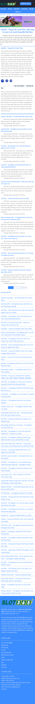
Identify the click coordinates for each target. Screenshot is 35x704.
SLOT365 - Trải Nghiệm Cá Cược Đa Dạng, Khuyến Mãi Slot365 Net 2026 (17, 504)
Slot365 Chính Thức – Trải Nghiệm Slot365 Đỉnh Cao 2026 (16, 408)
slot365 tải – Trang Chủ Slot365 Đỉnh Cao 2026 (16, 515)
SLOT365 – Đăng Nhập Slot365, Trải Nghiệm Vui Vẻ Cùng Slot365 (17, 551)
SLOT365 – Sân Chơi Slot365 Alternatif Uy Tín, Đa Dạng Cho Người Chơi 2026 (17, 346)
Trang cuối (23, 287)
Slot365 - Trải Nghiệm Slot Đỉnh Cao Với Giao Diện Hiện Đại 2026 (17, 365)
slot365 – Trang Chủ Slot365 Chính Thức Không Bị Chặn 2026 (17, 520)
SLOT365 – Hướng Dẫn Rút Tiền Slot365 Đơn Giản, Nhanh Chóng (17, 498)
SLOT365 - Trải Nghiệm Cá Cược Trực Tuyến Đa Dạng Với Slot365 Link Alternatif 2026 (16, 383)
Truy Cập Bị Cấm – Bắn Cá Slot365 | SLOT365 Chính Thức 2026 (15, 476)
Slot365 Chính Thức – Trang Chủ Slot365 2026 (16, 575)
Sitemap (19, 694)
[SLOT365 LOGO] (8, 3)
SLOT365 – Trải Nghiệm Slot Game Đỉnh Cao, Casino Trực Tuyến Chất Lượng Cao (15, 340)
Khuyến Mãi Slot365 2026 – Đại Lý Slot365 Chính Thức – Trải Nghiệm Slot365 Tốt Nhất (17, 557)
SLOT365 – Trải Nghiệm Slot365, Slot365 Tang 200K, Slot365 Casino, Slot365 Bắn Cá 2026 (15, 439)
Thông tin (4, 665)
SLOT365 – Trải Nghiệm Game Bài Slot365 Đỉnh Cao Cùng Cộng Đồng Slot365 (16, 318)
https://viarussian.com (13, 678)
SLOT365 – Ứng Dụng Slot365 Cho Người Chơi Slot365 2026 (16, 420)
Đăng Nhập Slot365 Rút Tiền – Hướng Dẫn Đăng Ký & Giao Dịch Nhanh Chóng (16, 414)
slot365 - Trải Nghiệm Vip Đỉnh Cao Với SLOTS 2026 (16, 586)
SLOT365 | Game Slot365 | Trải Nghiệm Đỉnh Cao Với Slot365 (17, 457)
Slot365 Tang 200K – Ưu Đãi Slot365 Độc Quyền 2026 (16, 116)
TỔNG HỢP (4, 647)
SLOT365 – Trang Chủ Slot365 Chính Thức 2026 (15, 198)
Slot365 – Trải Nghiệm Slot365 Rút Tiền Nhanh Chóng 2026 (16, 533)
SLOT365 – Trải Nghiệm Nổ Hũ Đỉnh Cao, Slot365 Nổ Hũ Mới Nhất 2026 (17, 510)
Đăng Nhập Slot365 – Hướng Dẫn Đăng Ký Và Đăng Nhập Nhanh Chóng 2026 (16, 580)
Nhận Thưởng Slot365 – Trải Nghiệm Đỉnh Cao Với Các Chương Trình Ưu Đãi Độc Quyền (17, 334)
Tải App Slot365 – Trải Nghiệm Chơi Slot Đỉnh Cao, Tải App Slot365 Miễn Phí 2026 (17, 592)
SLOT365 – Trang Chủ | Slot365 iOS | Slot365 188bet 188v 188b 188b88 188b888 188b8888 (16, 377)
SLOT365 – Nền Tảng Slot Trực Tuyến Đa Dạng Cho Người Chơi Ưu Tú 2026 (17, 311)
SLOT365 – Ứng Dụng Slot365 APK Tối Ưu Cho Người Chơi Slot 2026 (16, 451)
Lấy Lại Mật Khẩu (6, 652)
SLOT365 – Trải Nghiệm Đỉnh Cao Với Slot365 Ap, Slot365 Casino (17, 564)
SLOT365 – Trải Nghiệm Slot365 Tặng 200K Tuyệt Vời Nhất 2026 (17, 539)
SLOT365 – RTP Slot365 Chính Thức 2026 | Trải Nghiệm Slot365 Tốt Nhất (16, 570)
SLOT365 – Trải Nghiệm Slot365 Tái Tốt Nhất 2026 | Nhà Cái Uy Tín (17, 389)
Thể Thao (4, 667)
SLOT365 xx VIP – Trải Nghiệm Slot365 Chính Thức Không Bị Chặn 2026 (17, 527)
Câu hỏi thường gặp (7, 642)
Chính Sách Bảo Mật (7, 660)
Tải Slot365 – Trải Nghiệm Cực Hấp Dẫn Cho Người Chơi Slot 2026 (17, 395)
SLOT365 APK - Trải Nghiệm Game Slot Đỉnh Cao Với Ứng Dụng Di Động (17, 305)
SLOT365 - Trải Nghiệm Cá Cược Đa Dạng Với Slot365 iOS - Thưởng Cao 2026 (16, 433)
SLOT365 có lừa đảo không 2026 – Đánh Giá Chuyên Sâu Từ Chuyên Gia (15, 324)
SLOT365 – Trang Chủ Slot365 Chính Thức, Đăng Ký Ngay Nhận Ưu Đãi (16, 352)
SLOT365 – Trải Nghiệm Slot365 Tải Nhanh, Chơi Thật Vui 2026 (16, 470)
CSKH (3, 657)
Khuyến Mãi (4, 645)
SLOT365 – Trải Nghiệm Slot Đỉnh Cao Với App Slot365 (16, 402)
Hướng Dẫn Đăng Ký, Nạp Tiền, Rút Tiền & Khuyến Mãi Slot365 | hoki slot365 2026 (17, 482)
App (2, 662)
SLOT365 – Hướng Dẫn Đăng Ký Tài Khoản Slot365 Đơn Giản (17, 545)
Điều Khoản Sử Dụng (7, 655)
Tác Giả (3, 650)
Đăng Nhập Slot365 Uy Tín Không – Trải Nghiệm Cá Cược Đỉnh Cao (16, 426)
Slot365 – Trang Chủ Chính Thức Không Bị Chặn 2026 (16, 358)
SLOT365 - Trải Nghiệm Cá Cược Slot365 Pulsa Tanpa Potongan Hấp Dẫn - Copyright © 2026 (16, 463)
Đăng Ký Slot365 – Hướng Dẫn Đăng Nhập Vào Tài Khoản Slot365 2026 (17, 488)
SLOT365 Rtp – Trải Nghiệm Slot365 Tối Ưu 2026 (16, 493)
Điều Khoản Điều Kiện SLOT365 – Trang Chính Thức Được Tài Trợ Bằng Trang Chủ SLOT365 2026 (17, 445)
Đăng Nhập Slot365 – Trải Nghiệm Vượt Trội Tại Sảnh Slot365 (16, 371)
